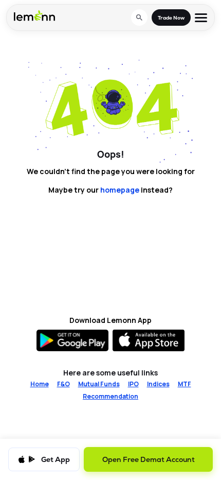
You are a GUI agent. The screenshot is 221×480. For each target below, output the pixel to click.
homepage (119, 190)
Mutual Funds (99, 384)
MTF (184, 384)
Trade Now (171, 17)
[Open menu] (201, 17)
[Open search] (139, 17)
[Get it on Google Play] (72, 340)
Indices (158, 384)
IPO (133, 384)
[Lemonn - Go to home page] (34, 15)
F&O (63, 384)
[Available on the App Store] (149, 340)
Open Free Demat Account (148, 459)
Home (39, 384)
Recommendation (110, 396)
